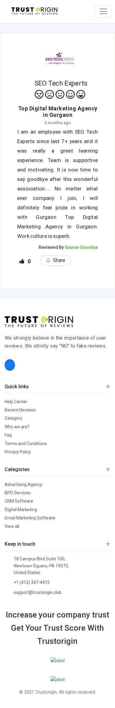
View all (12, 526)
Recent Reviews (20, 409)
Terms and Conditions (26, 443)
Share (59, 260)
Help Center (16, 401)
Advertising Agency (23, 484)
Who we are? (17, 426)
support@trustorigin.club (38, 592)
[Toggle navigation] (103, 11)
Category (13, 418)
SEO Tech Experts (60, 83)
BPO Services (18, 492)
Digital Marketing (21, 509)
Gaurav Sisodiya (81, 247)
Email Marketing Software (30, 517)
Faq (8, 435)
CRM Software (19, 501)
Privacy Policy (18, 451)
